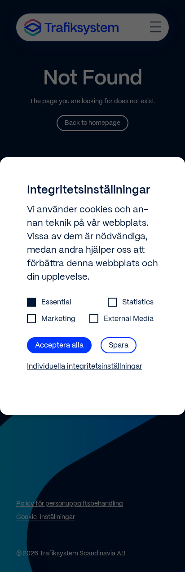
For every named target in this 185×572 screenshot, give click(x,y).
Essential (56, 302)
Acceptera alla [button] (59, 345)
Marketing (58, 319)
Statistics (138, 302)
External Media (129, 319)
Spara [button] (118, 345)
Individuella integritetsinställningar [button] (84, 366)
